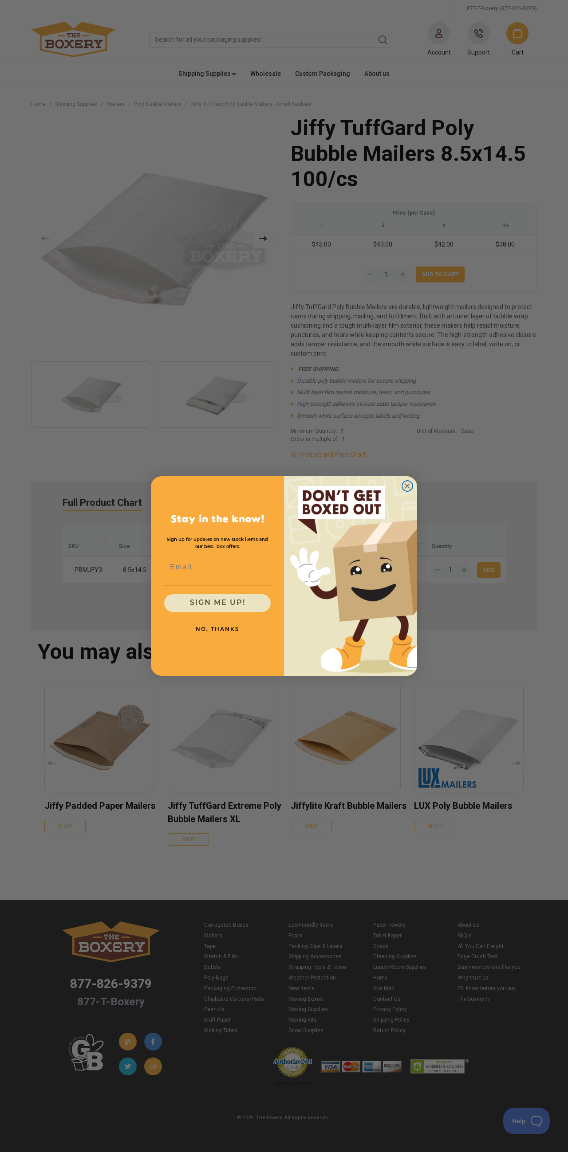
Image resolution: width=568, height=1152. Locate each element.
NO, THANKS (218, 629)
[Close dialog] (407, 486)
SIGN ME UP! (217, 603)
